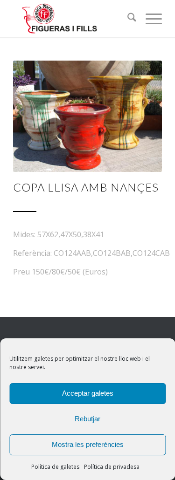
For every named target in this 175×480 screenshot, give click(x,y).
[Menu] (149, 18)
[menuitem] (127, 18)
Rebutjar (87, 419)
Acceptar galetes (87, 393)
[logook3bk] (72, 18)
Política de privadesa (112, 467)
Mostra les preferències (88, 444)
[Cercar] (127, 18)
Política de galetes (55, 467)
